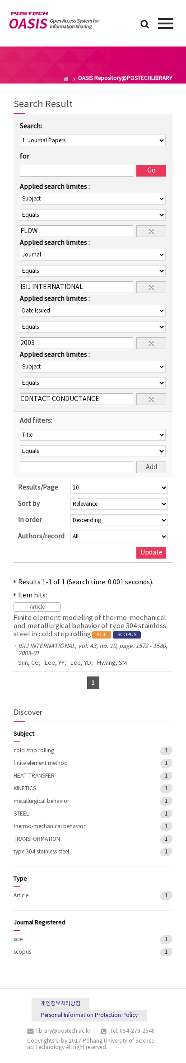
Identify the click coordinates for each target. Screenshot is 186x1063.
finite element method (41, 763)
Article (21, 896)
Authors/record (41, 536)
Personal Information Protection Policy (89, 1015)
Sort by (29, 504)
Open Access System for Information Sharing (54, 22)
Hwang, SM (112, 663)
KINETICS (25, 789)
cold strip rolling (34, 751)
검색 (144, 24)
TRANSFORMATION (37, 839)
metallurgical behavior (41, 801)
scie (18, 939)
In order (30, 520)
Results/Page (38, 487)
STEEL (21, 814)
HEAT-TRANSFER (34, 776)
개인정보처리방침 (60, 1004)
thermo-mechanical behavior (49, 827)
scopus (22, 952)
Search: (31, 126)
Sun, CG (28, 663)
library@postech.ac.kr (63, 1031)
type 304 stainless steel (41, 852)
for (24, 156)
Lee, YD (80, 663)
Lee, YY (55, 663)
